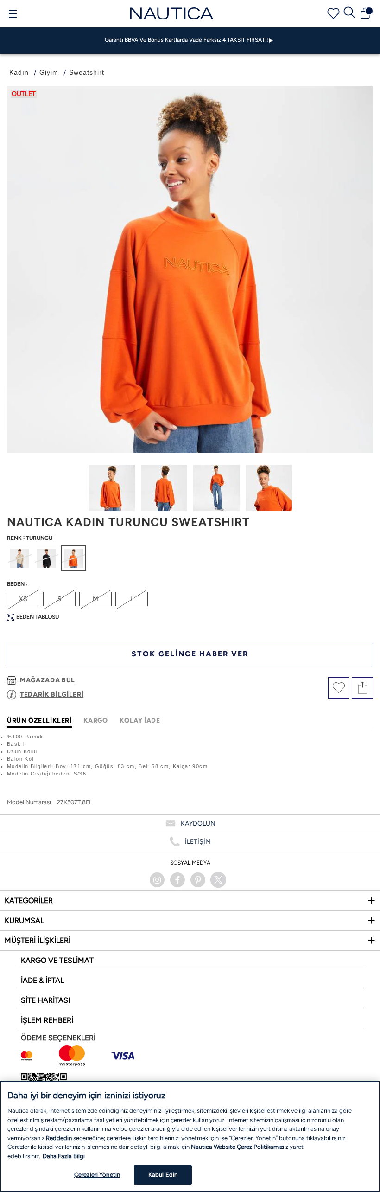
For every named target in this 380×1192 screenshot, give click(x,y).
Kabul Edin (162, 1174)
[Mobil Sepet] (365, 13)
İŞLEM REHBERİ (47, 1020)
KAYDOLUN (198, 823)
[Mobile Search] (349, 13)
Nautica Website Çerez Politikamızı (238, 1146)
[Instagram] (157, 880)
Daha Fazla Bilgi (64, 1156)
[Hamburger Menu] (12, 14)
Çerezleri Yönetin (97, 1174)
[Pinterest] (198, 880)
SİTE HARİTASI (45, 1000)
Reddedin (59, 1137)
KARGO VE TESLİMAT (57, 960)
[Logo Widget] (172, 13)
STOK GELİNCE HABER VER (190, 653)
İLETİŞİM (198, 842)
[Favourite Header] (333, 13)
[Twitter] (218, 880)
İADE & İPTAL (42, 980)
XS (23, 599)
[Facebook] (177, 880)
